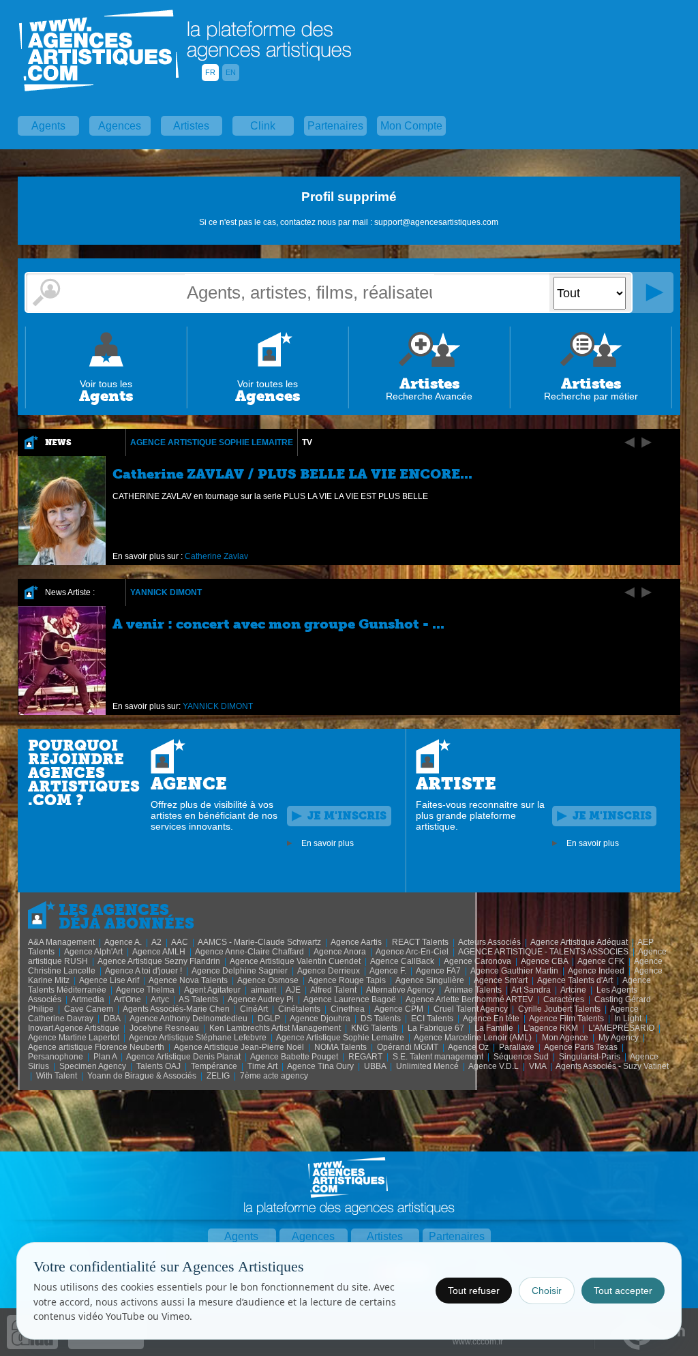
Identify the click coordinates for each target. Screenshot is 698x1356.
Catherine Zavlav (216, 556)
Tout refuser (474, 1290)
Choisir (547, 1290)
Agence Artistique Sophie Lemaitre (211, 442)
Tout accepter (623, 1290)
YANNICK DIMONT (166, 592)
